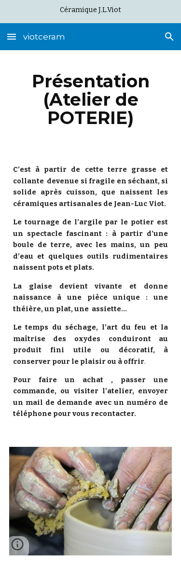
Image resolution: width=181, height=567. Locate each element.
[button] (11, 36)
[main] (90, 99)
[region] (90, 11)
